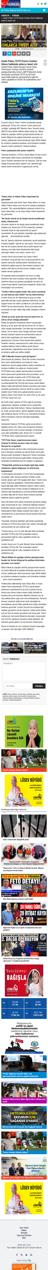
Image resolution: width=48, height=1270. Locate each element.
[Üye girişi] (26, 1254)
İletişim (24, 1233)
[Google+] (14, 53)
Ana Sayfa (24, 1227)
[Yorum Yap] (28, 53)
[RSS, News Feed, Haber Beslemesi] (21, 1254)
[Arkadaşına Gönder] (19, 53)
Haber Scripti (22, 1260)
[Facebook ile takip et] (17, 1254)
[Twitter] (9, 53)
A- (45, 64)
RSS (24, 1238)
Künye (24, 1230)
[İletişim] (44, 10)
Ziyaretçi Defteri (24, 1235)
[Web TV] (41, 4)
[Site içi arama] (31, 1254)
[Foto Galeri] (45, 4)
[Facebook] (5, 53)
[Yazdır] (24, 53)
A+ (45, 61)
